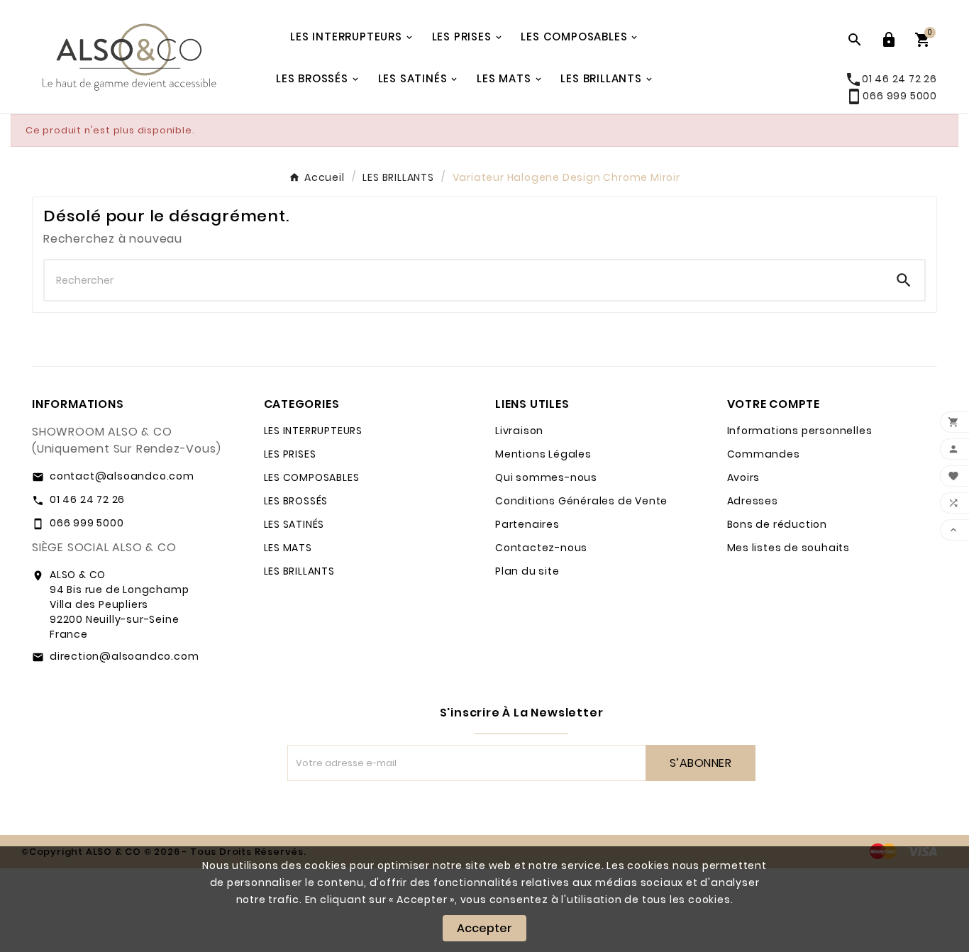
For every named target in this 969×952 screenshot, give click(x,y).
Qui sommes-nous (546, 477)
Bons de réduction (777, 524)
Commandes (763, 454)
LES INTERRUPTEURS (313, 431)
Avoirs (743, 477)
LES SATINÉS (294, 524)
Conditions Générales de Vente (581, 501)
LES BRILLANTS (299, 571)
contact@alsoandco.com (122, 476)
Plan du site (527, 571)
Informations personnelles (800, 431)
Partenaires (527, 524)
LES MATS (288, 548)
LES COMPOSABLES (312, 477)
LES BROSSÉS (296, 501)
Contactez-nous (541, 548)
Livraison (519, 431)
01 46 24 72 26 (87, 499)
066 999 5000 (891, 96)
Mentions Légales (543, 454)
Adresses (752, 501)
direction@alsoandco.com (124, 656)
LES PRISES (290, 454)
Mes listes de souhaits (789, 548)
